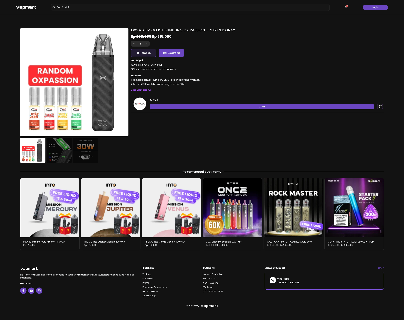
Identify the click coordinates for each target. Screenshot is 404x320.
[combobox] (190, 7)
